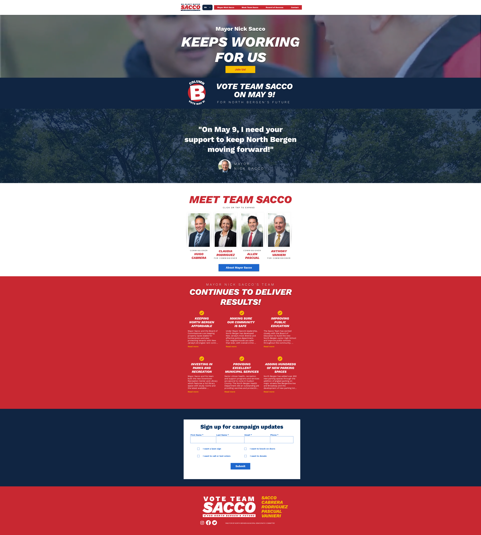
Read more (193, 346)
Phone (273, 435)
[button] (199, 230)
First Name (196, 435)
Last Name (221, 435)
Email (247, 435)
